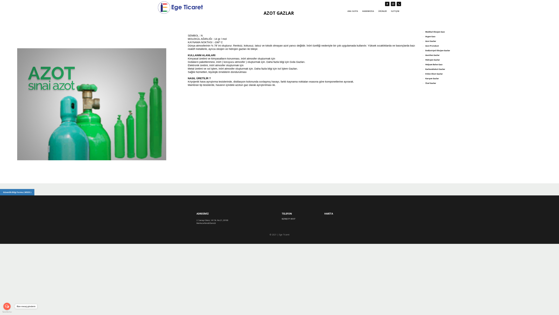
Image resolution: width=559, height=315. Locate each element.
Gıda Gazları (297, 62)
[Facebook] (387, 4)
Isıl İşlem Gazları (287, 68)
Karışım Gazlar (432, 78)
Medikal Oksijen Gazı (435, 32)
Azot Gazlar (430, 41)
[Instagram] (393, 4)
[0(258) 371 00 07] (399, 4)
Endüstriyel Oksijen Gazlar (437, 50)
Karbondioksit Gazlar (435, 69)
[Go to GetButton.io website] (7, 312)
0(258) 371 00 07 (288, 218)
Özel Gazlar (430, 83)
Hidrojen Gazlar (432, 60)
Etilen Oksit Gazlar (434, 74)
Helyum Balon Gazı (434, 64)
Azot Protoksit (432, 46)
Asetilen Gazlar (432, 55)
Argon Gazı (430, 36)
